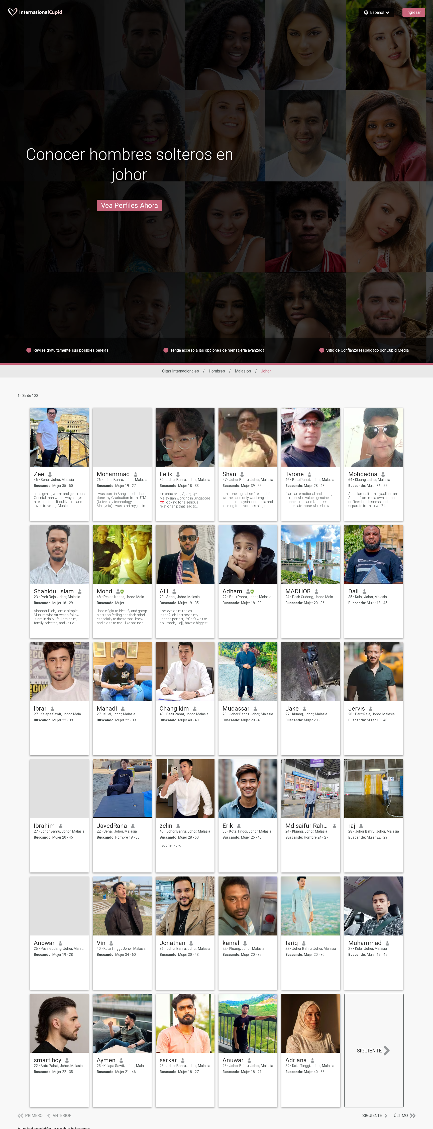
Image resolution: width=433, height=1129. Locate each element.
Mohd (104, 591)
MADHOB (298, 591)
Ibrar (40, 708)
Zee (39, 474)
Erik (228, 825)
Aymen (106, 1060)
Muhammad (365, 943)
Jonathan (172, 943)
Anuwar (233, 1060)
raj (351, 825)
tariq (291, 943)
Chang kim (174, 708)
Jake (292, 708)
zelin (166, 825)
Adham (232, 591)
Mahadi (107, 708)
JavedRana (112, 825)
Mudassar (236, 708)
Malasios (243, 371)
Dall (353, 591)
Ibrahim (44, 825)
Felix (166, 474)
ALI (164, 591)
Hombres (217, 371)
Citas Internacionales (180, 371)
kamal (231, 943)
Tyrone (294, 474)
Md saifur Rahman (307, 825)
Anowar (44, 943)
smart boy (47, 1060)
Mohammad (113, 474)
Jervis (356, 708)
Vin (101, 943)
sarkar (168, 1060)
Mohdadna (362, 474)
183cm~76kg (170, 845)
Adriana (296, 1060)
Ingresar (413, 12)
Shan (229, 474)
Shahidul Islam (54, 591)
